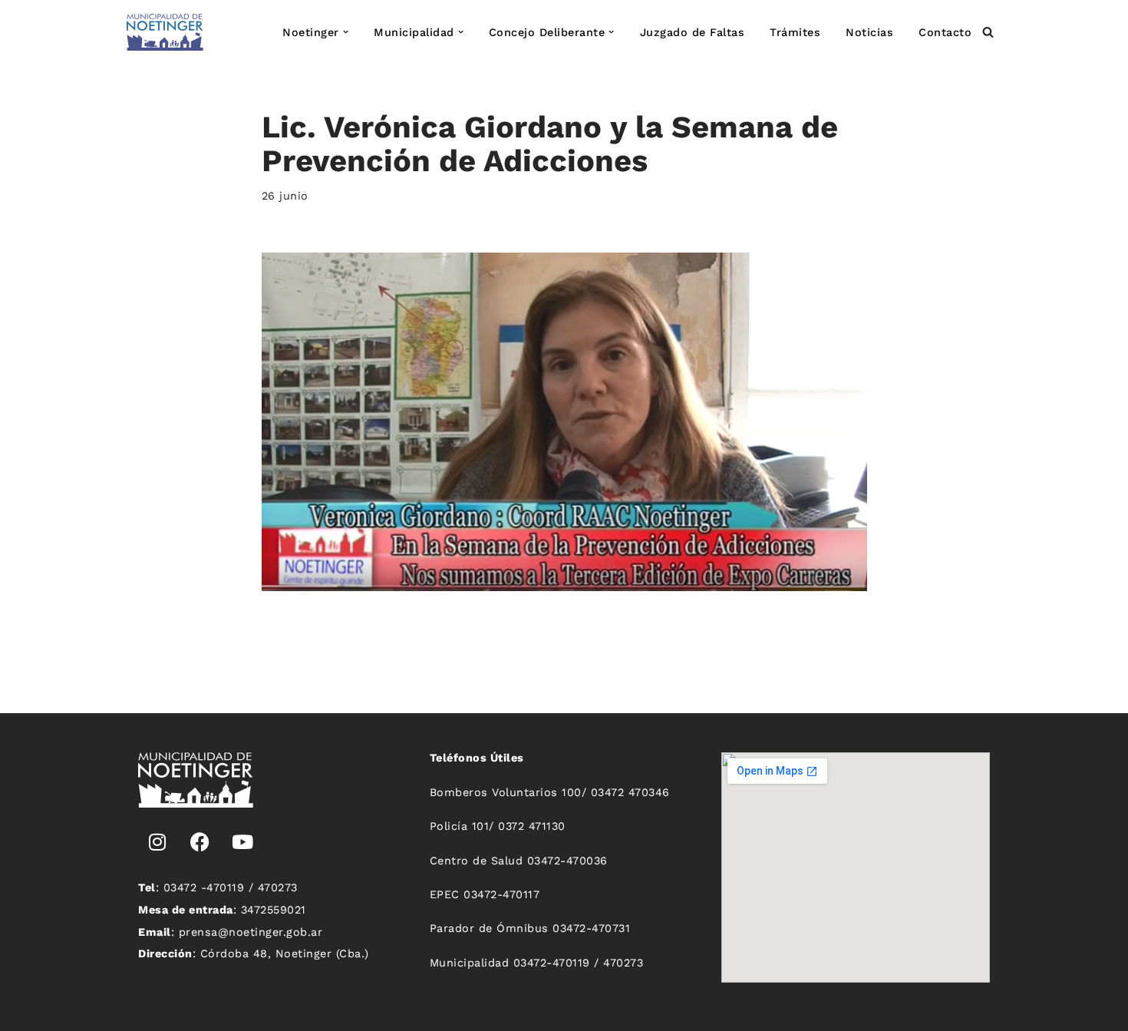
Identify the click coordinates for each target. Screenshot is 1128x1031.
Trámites (795, 32)
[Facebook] (200, 842)
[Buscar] (988, 32)
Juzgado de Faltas (692, 32)
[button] (345, 32)
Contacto (945, 32)
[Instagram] (157, 842)
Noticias (869, 32)
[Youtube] (242, 842)
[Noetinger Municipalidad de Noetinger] (165, 32)
